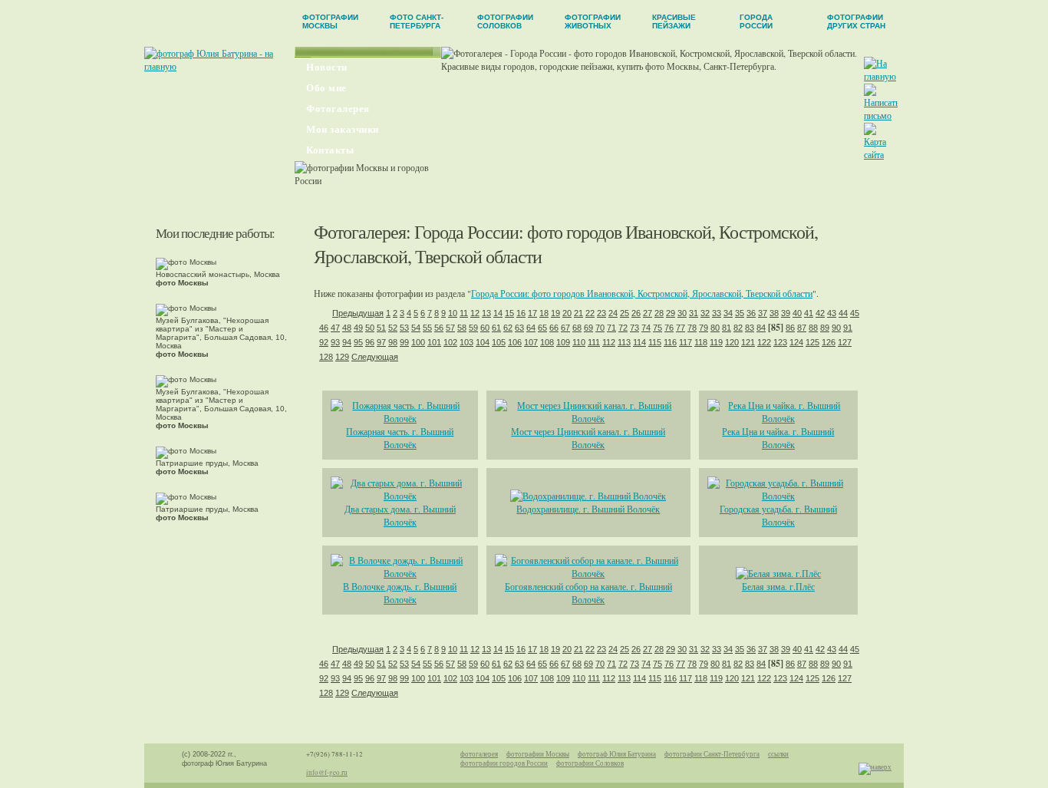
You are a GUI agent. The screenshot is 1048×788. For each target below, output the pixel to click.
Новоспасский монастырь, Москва (218, 278)
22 (590, 313)
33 (716, 313)
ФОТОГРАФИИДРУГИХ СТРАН (856, 21)
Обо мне (326, 88)
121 (748, 342)
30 (682, 313)
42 (820, 313)
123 (780, 342)
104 (482, 342)
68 (577, 327)
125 (812, 342)
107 (531, 342)
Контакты (330, 150)
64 (531, 327)
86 (790, 327)
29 (670, 313)
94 (346, 342)
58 (461, 327)
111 (594, 342)
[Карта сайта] (880, 154)
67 (565, 327)
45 (854, 313)
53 (404, 327)
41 (808, 313)
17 (532, 313)
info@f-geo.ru (327, 772)
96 (369, 342)
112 (608, 342)
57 (450, 327)
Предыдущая (358, 313)
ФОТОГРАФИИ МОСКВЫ (330, 21)
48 (346, 327)
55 (427, 327)
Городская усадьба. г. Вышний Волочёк (778, 515)
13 (486, 313)
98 (392, 342)
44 (843, 313)
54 (415, 327)
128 (326, 356)
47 (335, 327)
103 (466, 342)
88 (813, 327)
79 (703, 327)
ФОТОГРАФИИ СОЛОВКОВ (505, 21)
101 (434, 342)
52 (392, 327)
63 (519, 327)
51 (381, 327)
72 (623, 327)
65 (542, 327)
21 (578, 313)
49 (358, 327)
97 (381, 342)
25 (624, 313)
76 (669, 327)
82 (738, 327)
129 (342, 356)
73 (634, 327)
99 (404, 342)
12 (475, 313)
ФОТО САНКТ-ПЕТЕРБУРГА (416, 21)
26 (636, 313)
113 (624, 342)
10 (452, 313)
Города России (466, 231)
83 (749, 327)
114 (639, 342)
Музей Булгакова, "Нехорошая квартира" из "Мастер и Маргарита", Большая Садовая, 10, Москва (221, 337)
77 (680, 327)
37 (762, 313)
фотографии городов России (504, 763)
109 (563, 342)
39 (785, 313)
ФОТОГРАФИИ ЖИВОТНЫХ (593, 21)
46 (323, 327)
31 (693, 313)
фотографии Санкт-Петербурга (712, 754)
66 (554, 327)
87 (801, 327)
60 (484, 327)
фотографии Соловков (590, 763)
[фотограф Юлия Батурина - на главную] (219, 66)
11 (464, 313)
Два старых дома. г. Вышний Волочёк (400, 515)
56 (438, 327)
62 (507, 327)
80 (715, 327)
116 (670, 342)
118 (700, 342)
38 (774, 313)
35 (739, 313)
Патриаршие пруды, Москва (207, 467)
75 (657, 327)
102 (450, 342)
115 (654, 342)
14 (498, 313)
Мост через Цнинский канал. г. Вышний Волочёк (588, 437)
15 (509, 313)
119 (716, 342)
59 (473, 327)
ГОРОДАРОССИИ (756, 21)
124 (796, 342)
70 (600, 327)
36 (751, 313)
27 (647, 313)
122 (764, 342)
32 (705, 313)
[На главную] (880, 76)
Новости (327, 67)
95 (358, 342)
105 (499, 342)
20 (567, 313)
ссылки (778, 754)
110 (578, 342)
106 (515, 342)
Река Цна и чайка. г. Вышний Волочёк (778, 437)
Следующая (374, 356)
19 (555, 313)
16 (521, 313)
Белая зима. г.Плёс (778, 586)
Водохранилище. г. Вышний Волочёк (588, 509)
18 (544, 313)
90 (836, 327)
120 (732, 342)
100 (418, 342)
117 (685, 342)
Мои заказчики (342, 129)
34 (728, 313)
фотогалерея (479, 754)
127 (845, 342)
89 (824, 327)
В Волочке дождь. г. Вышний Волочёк (399, 592)
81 (726, 327)
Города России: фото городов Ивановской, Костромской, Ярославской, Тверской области (641, 293)
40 (797, 313)
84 (761, 327)
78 (692, 327)
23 (601, 313)
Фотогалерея (338, 108)
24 (613, 313)
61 (496, 327)
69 (588, 327)
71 (611, 327)
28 (659, 313)
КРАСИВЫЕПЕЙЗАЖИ (674, 21)
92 (323, 342)
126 (828, 342)
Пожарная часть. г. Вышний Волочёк (399, 437)
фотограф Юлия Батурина (617, 754)
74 (646, 327)
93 (335, 342)
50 (369, 327)
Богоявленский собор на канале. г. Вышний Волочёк (588, 592)
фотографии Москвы (537, 754)
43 (831, 313)
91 (847, 327)
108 (547, 342)
